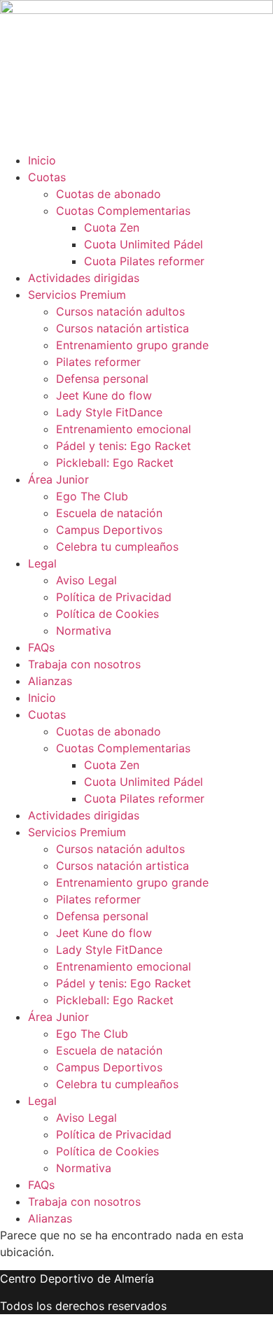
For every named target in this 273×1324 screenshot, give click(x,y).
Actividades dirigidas (83, 278)
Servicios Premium (77, 295)
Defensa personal (102, 379)
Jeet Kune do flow (104, 395)
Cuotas (47, 177)
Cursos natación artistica (122, 328)
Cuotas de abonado (108, 194)
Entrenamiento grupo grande (132, 345)
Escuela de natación (109, 513)
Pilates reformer (98, 362)
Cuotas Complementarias (123, 211)
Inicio (42, 160)
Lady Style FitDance (109, 412)
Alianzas (50, 681)
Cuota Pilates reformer (144, 261)
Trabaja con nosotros (84, 664)
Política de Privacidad (114, 597)
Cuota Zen (111, 227)
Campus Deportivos (109, 530)
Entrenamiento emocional (123, 429)
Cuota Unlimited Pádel (143, 244)
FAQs (41, 647)
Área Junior (58, 479)
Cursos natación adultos (120, 311)
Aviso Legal (86, 580)
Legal (42, 563)
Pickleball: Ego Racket (115, 463)
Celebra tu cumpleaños (117, 547)
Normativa (83, 631)
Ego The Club (92, 496)
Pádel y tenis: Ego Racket (123, 446)
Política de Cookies (107, 614)
